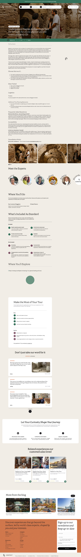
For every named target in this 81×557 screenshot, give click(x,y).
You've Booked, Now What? (10, 548)
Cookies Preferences (54, 555)
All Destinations (11, 26)
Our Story (21, 533)
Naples (18, 26)
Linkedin (21, 545)
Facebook (21, 541)
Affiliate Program (8, 534)
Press (21, 538)
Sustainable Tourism (24, 536)
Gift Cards (7, 536)
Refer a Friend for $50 (9, 533)
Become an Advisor (8, 545)
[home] (7, 8)
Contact (6, 547)
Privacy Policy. (60, 543)
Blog (6, 541)
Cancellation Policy (31, 555)
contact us (29, 343)
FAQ (6, 543)
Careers (21, 537)
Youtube (21, 547)
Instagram (22, 544)
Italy (15, 26)
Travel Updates (8, 544)
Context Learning (14, 107)
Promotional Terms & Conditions (43, 555)
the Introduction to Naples (41, 134)
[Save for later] (30, 458)
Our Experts (22, 534)
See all (73, 495)
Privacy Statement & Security (20, 555)
